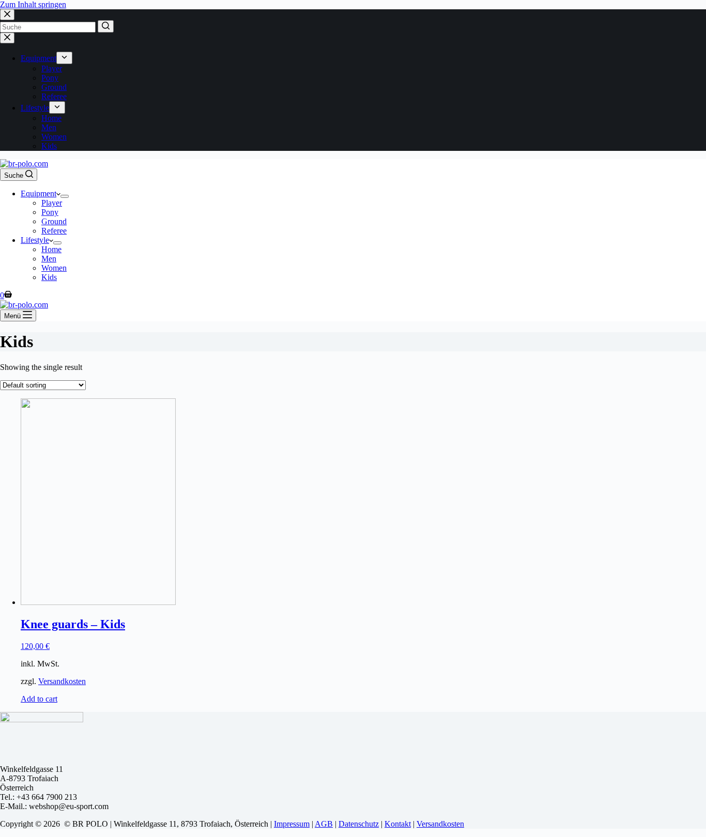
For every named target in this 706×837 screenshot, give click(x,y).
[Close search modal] (7, 14)
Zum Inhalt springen (33, 4)
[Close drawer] (7, 38)
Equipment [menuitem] (38, 58)
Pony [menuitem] (49, 77)
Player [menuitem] (51, 68)
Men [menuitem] (48, 127)
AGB (324, 823)
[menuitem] (64, 58)
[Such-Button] (106, 26)
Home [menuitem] (51, 118)
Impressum (292, 823)
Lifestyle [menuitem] (35, 107)
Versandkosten (62, 681)
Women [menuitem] (54, 136)
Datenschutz (359, 823)
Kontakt (398, 823)
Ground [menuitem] (54, 87)
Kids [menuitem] (49, 146)
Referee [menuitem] (54, 96)
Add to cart (39, 698)
